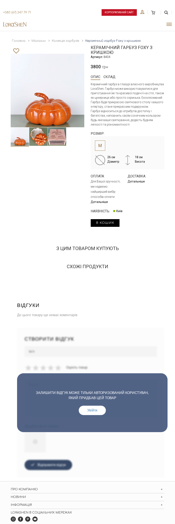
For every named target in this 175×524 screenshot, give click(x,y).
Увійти (92, 410)
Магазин (38, 40)
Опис (95, 77)
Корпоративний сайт (119, 12)
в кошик (105, 222)
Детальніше (99, 202)
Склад (109, 77)
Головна (18, 40)
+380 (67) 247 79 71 (17, 12)
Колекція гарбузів (65, 40)
